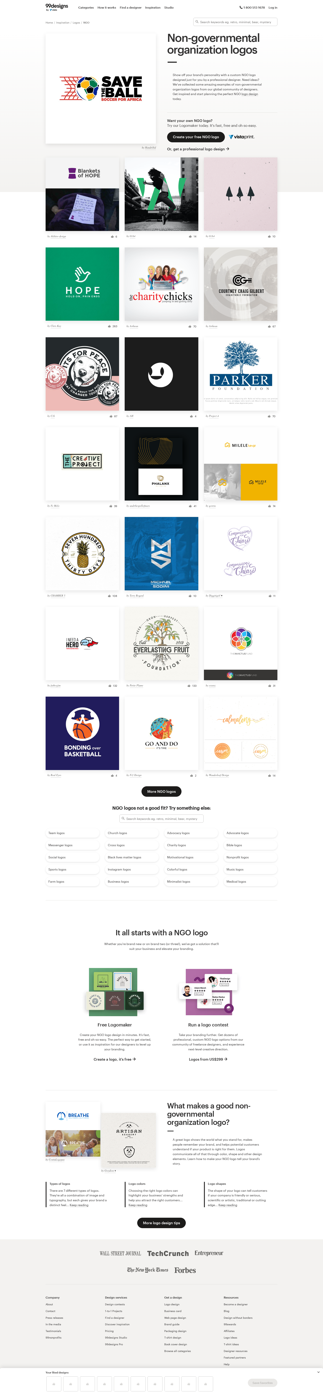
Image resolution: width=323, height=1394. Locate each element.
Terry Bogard (137, 595)
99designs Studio (116, 1337)
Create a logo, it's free (112, 1059)
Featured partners (235, 1357)
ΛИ (131, 416)
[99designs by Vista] (57, 7)
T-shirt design (172, 1337)
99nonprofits (53, 1337)
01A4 (132, 236)
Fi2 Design (135, 775)
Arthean (134, 326)
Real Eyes (56, 775)
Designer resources (235, 1351)
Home (50, 22)
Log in (273, 7)
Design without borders (238, 1317)
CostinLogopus (56, 1159)
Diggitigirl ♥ (215, 595)
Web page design (175, 1317)
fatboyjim (56, 685)
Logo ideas (230, 1337)
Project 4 (214, 416)
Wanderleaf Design (219, 775)
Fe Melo (55, 505)
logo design (250, 94)
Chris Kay (56, 326)
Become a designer (236, 1304)
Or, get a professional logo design (196, 149)
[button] (318, 1372)
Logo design (171, 1304)
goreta (212, 505)
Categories (86, 7)
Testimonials (53, 1331)
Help (227, 1364)
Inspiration (153, 7)
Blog (226, 1311)
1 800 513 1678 (254, 7)
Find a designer (130, 7)
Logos (77, 22)
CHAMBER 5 (58, 595)
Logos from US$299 (206, 1059)
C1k (53, 416)
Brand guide (171, 1324)
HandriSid (150, 147)
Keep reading (79, 1205)
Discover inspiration (117, 1324)
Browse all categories (177, 1351)
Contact (50, 1311)
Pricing (109, 1331)
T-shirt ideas (231, 1344)
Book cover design (175, 1344)
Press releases (54, 1317)
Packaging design (175, 1331)
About (49, 1304)
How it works (107, 7)
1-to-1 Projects (113, 1311)
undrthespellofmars (140, 505)
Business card (173, 1311)
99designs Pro (114, 1344)
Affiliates (229, 1331)
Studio (169, 7)
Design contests (115, 1304)
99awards (230, 1324)
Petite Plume (136, 685)
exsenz (212, 685)
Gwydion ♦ (110, 1170)
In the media (53, 1324)
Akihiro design (58, 236)
